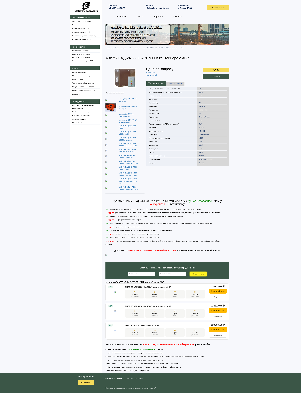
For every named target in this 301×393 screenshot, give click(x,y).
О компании (120, 16)
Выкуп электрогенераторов (83, 87)
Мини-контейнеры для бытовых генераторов (81, 55)
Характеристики (156, 83)
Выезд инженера (79, 72)
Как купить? (150, 72)
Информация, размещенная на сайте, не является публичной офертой (130, 388)
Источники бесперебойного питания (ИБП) (83, 106)
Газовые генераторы (80, 28)
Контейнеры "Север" (80, 51)
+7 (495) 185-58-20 (86, 377)
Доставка (75, 94)
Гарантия (158, 16)
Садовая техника (79, 119)
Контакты (177, 16)
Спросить (216, 76)
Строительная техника (81, 115)
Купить (216, 70)
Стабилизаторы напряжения (83, 112)
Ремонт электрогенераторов (83, 90)
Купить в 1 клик (217, 291)
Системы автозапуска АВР (82, 61)
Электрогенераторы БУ (81, 32)
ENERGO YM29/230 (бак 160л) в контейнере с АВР (148, 287)
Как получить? (151, 75)
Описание (171, 84)
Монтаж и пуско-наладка (82, 76)
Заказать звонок (86, 382)
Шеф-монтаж (77, 79)
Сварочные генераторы (81, 39)
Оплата (140, 16)
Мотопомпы (77, 123)
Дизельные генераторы (81, 21)
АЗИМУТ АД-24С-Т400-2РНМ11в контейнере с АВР (128, 181)
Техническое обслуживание (83, 83)
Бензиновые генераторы (82, 25)
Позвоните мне (198, 274)
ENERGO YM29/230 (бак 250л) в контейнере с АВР (148, 306)
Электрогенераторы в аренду (84, 36)
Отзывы (180, 84)
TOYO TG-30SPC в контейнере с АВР (142, 325)
